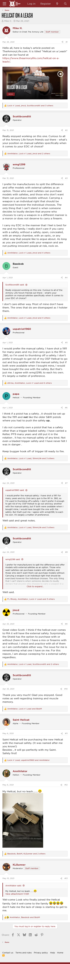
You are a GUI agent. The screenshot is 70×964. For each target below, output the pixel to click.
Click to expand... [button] (35, 586)
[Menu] (4, 3)
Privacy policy (41, 952)
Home (60, 952)
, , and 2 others (28, 153)
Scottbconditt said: (14, 284)
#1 (67, 42)
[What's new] (57, 4)
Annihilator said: (13, 885)
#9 (66, 624)
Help (52, 952)
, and (24, 709)
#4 (66, 277)
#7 (66, 483)
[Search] (65, 4)
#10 (66, 689)
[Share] (62, 42)
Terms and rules (23, 952)
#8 (66, 552)
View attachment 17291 (17, 894)
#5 (66, 342)
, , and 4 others (28, 253)
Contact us (7, 952)
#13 (66, 878)
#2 (66, 130)
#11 (66, 733)
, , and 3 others (30, 105)
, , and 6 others (29, 383)
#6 (66, 408)
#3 (66, 178)
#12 (66, 785)
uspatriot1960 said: (14, 490)
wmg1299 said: (12, 559)
